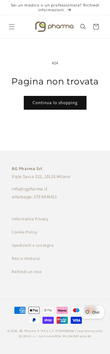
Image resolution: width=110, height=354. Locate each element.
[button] (11, 26)
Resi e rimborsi (26, 258)
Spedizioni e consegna (33, 245)
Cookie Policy (24, 232)
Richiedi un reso (27, 271)
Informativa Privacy (30, 218)
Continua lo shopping (55, 102)
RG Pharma (27, 331)
